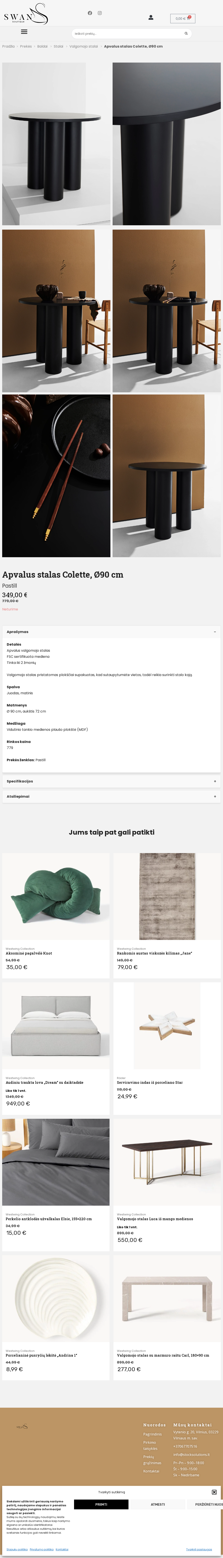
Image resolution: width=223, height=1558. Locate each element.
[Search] (186, 34)
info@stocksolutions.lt (191, 1454)
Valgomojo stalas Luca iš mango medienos (155, 1219)
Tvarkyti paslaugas (199, 1549)
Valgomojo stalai (84, 46)
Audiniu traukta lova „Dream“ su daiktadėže (44, 1082)
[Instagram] (99, 13)
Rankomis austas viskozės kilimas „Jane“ (154, 953)
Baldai (42, 46)
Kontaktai (62, 1549)
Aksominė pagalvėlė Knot (29, 953)
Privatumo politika (42, 1549)
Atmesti (158, 1505)
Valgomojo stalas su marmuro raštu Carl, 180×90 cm (163, 1355)
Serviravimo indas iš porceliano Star (150, 1082)
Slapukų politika (17, 1549)
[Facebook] (90, 13)
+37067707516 (185, 1446)
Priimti (101, 1505)
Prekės (26, 46)
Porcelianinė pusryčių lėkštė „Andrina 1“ (41, 1355)
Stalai (59, 46)
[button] (214, 1492)
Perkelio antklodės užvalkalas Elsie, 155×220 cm (49, 1219)
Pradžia (8, 46)
